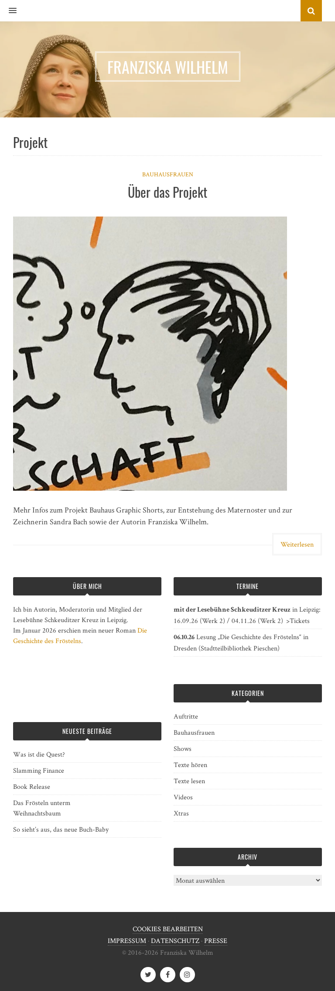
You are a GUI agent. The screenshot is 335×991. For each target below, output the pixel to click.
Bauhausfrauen (167, 174)
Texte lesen (189, 780)
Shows (182, 748)
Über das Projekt (167, 192)
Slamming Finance (38, 770)
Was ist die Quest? (39, 754)
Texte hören (190, 764)
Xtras (181, 813)
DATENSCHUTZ (175, 940)
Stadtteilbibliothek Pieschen (239, 648)
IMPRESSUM (127, 940)
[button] (8, 11)
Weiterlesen (297, 544)
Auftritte (186, 716)
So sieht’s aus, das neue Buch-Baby (61, 829)
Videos (183, 797)
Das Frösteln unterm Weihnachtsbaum (42, 808)
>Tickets (298, 620)
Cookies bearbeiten (168, 928)
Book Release (31, 786)
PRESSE (215, 940)
